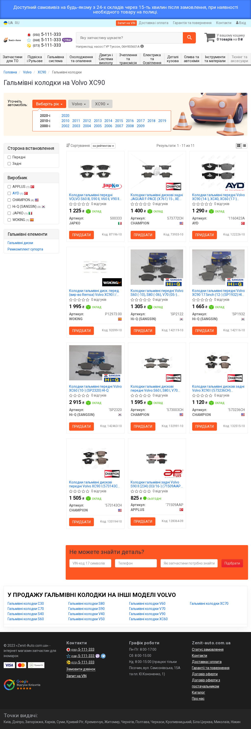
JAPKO (20, 213)
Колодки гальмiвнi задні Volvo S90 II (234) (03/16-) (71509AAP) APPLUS (156, 484)
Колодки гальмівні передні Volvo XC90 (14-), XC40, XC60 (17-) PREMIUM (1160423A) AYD (218, 197)
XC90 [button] (100, 103)
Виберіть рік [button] (48, 103)
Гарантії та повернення (210, 668)
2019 (162, 121)
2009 (141, 126)
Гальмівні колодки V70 (147, 609)
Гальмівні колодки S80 (86, 603)
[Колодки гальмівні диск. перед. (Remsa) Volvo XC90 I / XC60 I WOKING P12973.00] (95, 267)
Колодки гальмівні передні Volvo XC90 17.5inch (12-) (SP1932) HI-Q (218, 292)
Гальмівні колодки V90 (147, 614)
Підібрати (232, 563)
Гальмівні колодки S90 (86, 609)
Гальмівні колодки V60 (147, 603)
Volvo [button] (77, 103)
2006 (108, 126)
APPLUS (21, 187)
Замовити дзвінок (80, 669)
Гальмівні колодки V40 (86, 614)
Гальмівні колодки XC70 (209, 603)
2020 (65, 116)
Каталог (198, 692)
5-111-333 (47, 34)
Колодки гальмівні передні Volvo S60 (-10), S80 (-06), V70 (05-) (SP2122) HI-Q (157, 292)
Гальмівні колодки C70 (26, 609)
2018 (151, 121)
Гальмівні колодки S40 (26, 614)
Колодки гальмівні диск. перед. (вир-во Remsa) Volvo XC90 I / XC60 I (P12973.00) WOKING (94, 292)
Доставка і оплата (153, 23)
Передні (19, 157)
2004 (87, 126)
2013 (98, 121)
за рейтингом (102, 146)
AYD (18, 193)
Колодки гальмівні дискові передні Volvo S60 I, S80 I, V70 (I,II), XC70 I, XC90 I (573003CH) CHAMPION (154, 388)
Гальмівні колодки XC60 (148, 619)
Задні (17, 163)
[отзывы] (23, 684)
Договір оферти (205, 674)
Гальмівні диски (20, 243)
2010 (65, 121)
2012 (87, 121)
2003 (76, 126)
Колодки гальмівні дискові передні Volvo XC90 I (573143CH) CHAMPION (95, 484)
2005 (98, 126)
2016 (130, 121)
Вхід (242, 23)
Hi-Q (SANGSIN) (27, 206)
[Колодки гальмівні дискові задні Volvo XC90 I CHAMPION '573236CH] (218, 362)
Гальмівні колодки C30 (26, 603)
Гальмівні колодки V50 (86, 619)
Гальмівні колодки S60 (26, 619)
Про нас (198, 699)
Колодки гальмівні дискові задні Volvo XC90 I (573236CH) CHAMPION (218, 388)
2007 (119, 126)
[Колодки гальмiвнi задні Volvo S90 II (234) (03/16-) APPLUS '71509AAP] (157, 458)
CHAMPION (23, 200)
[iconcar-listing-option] (244, 146)
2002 (65, 126)
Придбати (81, 235)
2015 (119, 121)
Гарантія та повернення (192, 23)
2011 (76, 121)
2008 (130, 126)
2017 (141, 121)
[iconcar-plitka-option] (239, 146)
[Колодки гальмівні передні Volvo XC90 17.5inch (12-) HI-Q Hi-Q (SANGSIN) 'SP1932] (218, 267)
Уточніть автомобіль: (18, 103)
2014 (108, 121)
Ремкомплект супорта (25, 249)
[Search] (189, 37)
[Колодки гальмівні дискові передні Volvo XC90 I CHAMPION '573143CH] (95, 458)
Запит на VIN (126, 23)
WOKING (21, 220)
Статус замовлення (208, 649)
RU (17, 23)
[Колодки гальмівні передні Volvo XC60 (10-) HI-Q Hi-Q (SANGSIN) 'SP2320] (95, 362)
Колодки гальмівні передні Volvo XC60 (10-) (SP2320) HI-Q (95, 388)
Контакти (223, 23)
